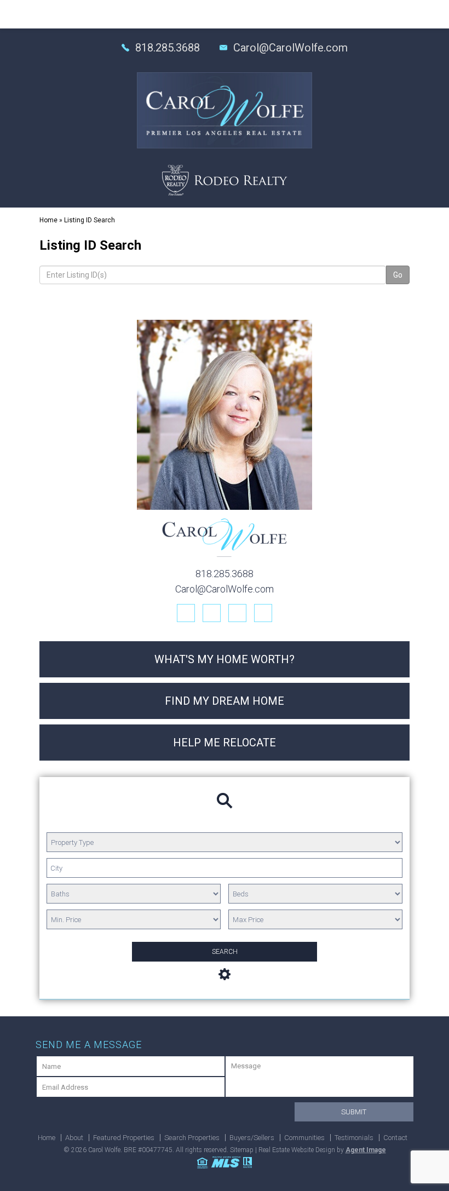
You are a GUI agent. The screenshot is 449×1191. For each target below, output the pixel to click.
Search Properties (192, 1137)
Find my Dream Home (224, 700)
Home (46, 1137)
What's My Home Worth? (224, 659)
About (74, 1137)
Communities (304, 1137)
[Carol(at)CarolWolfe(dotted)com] (399, 14)
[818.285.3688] (224, 14)
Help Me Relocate (224, 742)
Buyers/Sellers (251, 1137)
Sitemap (242, 1150)
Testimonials (354, 1137)
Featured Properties (123, 1137)
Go (397, 275)
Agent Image (366, 1150)
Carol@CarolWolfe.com (290, 47)
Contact (395, 1137)
